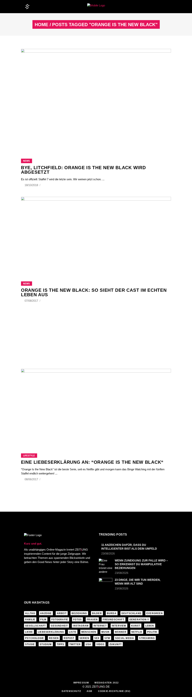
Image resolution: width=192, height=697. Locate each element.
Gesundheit (59, 625)
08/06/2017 (32, 479)
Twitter (75, 644)
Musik (105, 632)
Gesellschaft (35, 625)
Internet (100, 625)
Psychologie (34, 638)
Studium (46, 644)
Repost (69, 638)
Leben (149, 625)
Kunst (135, 625)
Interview (119, 625)
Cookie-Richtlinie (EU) (114, 691)
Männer (120, 632)
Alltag (30, 613)
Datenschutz (71, 691)
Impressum (81, 682)
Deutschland (131, 613)
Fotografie (59, 619)
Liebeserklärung (51, 632)
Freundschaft (113, 619)
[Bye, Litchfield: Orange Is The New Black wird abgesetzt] (96, 99)
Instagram (80, 625)
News (26, 161)
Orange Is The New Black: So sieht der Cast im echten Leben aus (93, 292)
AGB (89, 691)
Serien (84, 638)
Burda (111, 613)
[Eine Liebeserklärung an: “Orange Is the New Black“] (96, 406)
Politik (152, 632)
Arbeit (62, 613)
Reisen (54, 638)
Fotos (77, 619)
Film (43, 619)
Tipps (60, 644)
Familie (30, 619)
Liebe (29, 632)
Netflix (136, 632)
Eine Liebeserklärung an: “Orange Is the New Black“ (92, 462)
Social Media (124, 638)
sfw (107, 638)
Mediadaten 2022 (106, 682)
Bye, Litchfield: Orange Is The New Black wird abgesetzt (83, 170)
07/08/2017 (32, 300)
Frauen (92, 619)
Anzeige (46, 613)
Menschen (88, 632)
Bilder (97, 613)
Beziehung (79, 613)
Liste (72, 632)
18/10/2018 (32, 185)
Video (100, 644)
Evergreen (154, 613)
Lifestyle (29, 455)
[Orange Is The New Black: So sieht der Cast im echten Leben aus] (96, 234)
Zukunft (116, 644)
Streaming (147, 638)
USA (88, 644)
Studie (30, 644)
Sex (97, 638)
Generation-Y (139, 619)
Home (41, 25)
